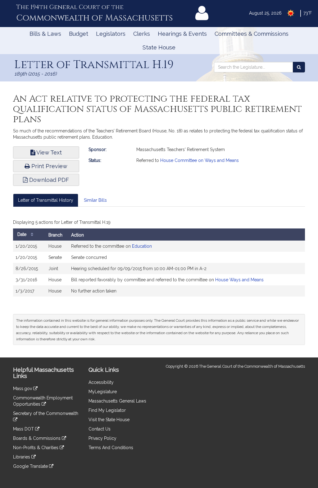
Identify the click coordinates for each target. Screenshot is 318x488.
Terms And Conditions (111, 447)
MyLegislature (103, 391)
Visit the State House (109, 419)
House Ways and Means (239, 279)
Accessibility (101, 382)
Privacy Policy (102, 438)
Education (142, 246)
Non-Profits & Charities (36, 447)
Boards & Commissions (37, 438)
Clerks (141, 33)
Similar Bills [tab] (95, 200)
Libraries (22, 456)
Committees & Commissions (251, 33)
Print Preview (48, 166)
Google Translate (31, 466)
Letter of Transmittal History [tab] (45, 200)
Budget (78, 33)
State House (159, 47)
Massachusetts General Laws (117, 400)
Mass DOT (24, 428)
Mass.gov (23, 388)
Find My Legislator (107, 410)
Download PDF (48, 180)
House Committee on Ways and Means (199, 160)
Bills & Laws (45, 33)
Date (22, 234)
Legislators (110, 33)
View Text (48, 152)
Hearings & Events (182, 33)
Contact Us (100, 428)
